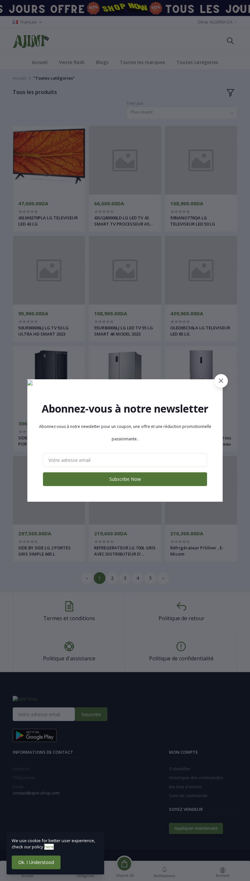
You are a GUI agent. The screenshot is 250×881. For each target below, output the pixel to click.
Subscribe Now (125, 479)
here (49, 847)
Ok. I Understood (36, 862)
